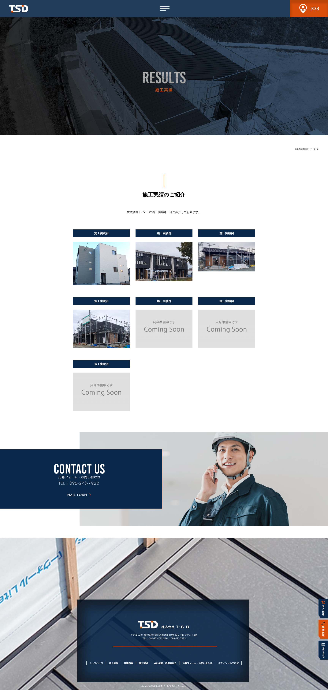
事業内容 (128, 663)
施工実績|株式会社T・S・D (306, 149)
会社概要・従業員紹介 (165, 663)
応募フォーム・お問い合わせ (197, 663)
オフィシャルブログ (228, 663)
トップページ (96, 663)
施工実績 (143, 663)
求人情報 (113, 663)
